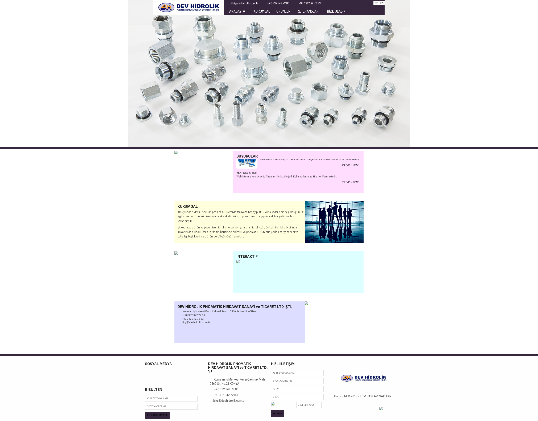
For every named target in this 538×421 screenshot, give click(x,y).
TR (376, 3)
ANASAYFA (237, 11)
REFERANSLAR (308, 11)
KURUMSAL (261, 11)
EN (382, 3)
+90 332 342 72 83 (224, 395)
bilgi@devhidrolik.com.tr (227, 400)
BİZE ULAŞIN (336, 11)
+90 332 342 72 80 (225, 389)
